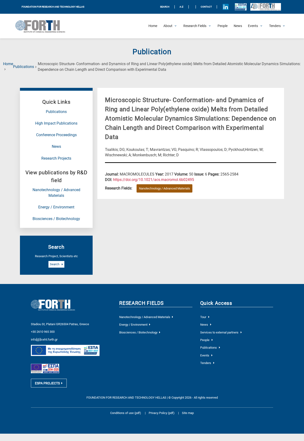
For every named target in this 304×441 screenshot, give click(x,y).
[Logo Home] (42, 26)
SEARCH (164, 6)
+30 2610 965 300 (43, 331)
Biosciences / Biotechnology (56, 219)
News (56, 146)
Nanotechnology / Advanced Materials (164, 188)
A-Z (181, 6)
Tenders (206, 363)
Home (8, 64)
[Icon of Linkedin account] (225, 6)
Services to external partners (219, 332)
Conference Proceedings (56, 135)
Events (205, 355)
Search (55, 264)
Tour (203, 317)
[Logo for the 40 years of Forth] (265, 7)
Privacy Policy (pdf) (162, 413)
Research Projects (56, 158)
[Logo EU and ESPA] (240, 7)
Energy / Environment (56, 207)
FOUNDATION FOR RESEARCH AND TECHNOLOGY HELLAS (53, 6)
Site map (188, 413)
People (205, 340)
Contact (206, 6)
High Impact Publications (56, 123)
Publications (23, 67)
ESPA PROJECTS (47, 383)
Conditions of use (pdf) (125, 413)
